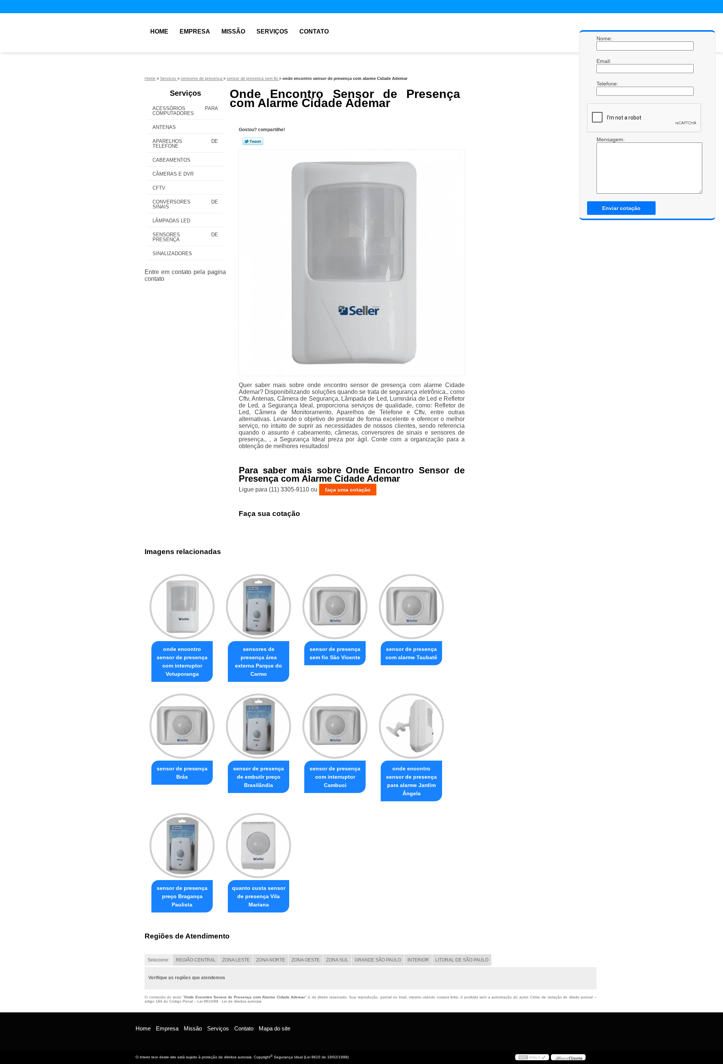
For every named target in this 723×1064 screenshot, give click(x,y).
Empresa (195, 31)
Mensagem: (604, 139)
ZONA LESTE (236, 960)
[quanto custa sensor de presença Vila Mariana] (258, 845)
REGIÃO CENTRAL (196, 960)
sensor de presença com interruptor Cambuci (335, 776)
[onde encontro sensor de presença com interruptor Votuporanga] (182, 606)
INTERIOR (418, 960)
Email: (604, 61)
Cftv (159, 188)
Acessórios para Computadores (185, 111)
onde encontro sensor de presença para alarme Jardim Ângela (411, 780)
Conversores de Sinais (185, 204)
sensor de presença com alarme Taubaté (411, 653)
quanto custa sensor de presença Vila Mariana (258, 896)
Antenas (164, 127)
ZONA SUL (337, 960)
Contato (314, 31)
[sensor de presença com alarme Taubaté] (411, 606)
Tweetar (253, 141)
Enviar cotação (621, 208)
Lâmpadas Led (171, 221)
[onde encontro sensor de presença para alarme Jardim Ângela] (411, 726)
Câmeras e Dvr (173, 174)
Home (159, 31)
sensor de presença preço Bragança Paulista (182, 896)
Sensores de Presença (185, 237)
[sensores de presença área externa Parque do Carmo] (258, 606)
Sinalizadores (172, 253)
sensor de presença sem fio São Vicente (335, 653)
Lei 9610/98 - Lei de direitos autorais (229, 1001)
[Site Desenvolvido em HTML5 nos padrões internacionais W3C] (532, 1057)
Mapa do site (274, 1028)
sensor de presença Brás (182, 772)
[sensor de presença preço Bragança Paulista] (182, 845)
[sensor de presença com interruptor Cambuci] (335, 726)
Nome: (604, 38)
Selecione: (158, 960)
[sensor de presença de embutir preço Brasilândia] (258, 726)
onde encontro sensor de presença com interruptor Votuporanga (182, 661)
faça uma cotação (348, 490)
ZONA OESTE (305, 960)
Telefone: (604, 84)
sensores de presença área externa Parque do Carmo (258, 661)
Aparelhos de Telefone (185, 143)
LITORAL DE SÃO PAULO (461, 960)
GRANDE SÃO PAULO (378, 960)
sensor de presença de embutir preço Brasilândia (258, 776)
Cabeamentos (172, 160)
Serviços (272, 31)
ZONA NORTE (270, 960)
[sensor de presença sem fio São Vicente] (335, 606)
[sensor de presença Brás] (182, 726)
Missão (233, 31)
